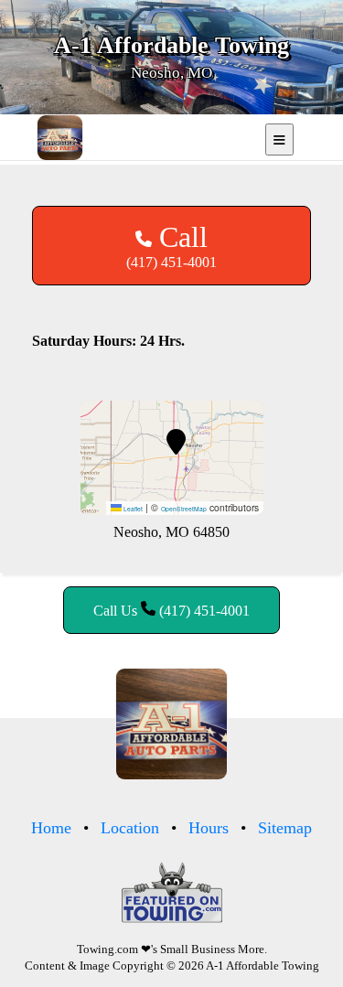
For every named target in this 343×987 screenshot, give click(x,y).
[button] (176, 442)
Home (51, 828)
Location (130, 828)
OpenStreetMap (184, 508)
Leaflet (132, 508)
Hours (208, 828)
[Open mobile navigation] (279, 139)
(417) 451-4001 (171, 245)
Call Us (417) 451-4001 (171, 610)
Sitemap (285, 828)
